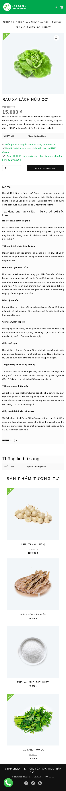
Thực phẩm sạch (40, 22)
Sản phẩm (23, 22)
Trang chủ (9, 22)
